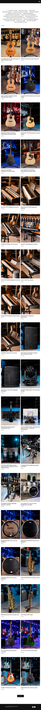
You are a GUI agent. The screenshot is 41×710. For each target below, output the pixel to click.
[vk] (35, 707)
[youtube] (33, 707)
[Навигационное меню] (39, 1)
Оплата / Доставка (8, 707)
